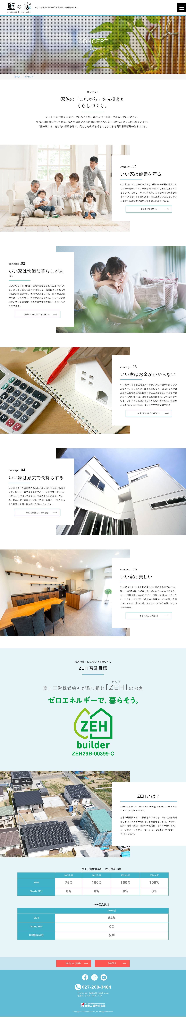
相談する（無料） (74, 963)
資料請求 (112, 963)
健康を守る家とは (149, 209)
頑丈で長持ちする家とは (37, 512)
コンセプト (28, 77)
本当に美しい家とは (149, 616)
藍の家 (17, 77)
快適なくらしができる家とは (37, 314)
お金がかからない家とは (149, 413)
